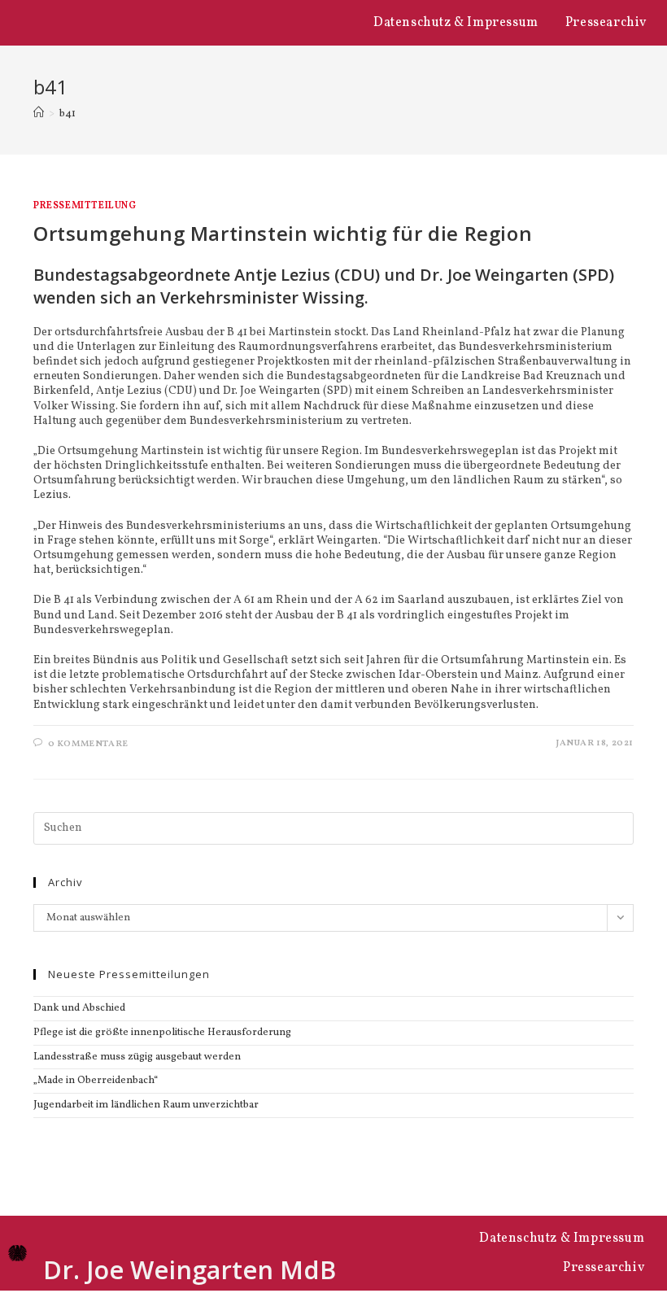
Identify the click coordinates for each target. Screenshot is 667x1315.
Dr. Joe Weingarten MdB (189, 1269)
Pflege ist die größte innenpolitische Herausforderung (162, 1032)
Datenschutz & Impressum (455, 23)
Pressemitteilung (85, 205)
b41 (67, 114)
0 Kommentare (88, 744)
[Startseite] (38, 114)
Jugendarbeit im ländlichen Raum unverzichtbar (146, 1105)
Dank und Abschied (79, 1008)
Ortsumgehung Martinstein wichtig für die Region (282, 233)
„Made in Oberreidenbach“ (95, 1080)
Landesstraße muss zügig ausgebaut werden (137, 1057)
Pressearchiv (606, 23)
